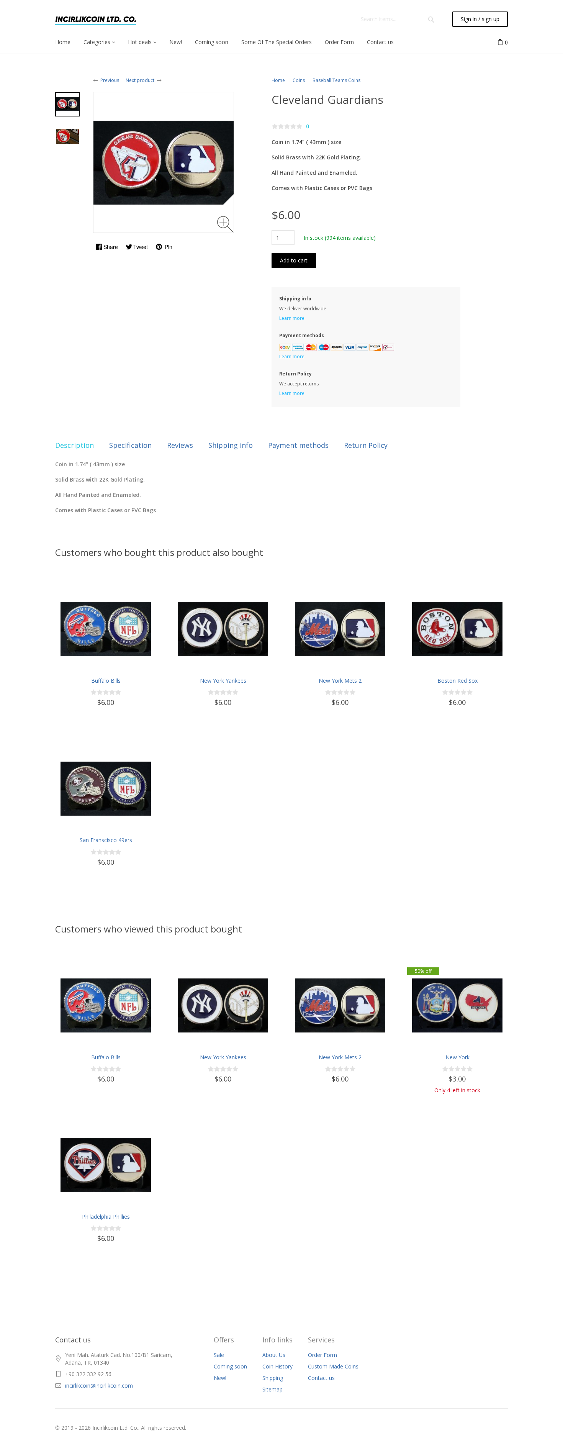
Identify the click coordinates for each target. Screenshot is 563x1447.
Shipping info (230, 445)
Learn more (291, 318)
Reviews (180, 445)
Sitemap (272, 1389)
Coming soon (230, 1366)
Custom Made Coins (333, 1366)
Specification (130, 445)
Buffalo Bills (106, 680)
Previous (109, 80)
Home (278, 80)
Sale (219, 1355)
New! (220, 1377)
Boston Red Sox (457, 680)
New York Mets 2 (340, 680)
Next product (140, 80)
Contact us (321, 1377)
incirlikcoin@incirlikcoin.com (99, 1385)
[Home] (95, 19)
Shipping (272, 1377)
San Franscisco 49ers (106, 840)
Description (74, 445)
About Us (273, 1355)
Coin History (277, 1366)
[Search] (431, 19)
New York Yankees (223, 680)
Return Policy (366, 445)
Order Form (322, 1355)
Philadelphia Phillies (106, 1216)
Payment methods (298, 445)
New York (457, 1057)
